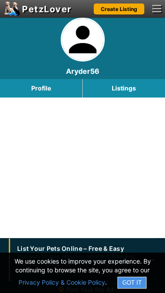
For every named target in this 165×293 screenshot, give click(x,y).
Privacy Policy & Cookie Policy (61, 282)
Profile (41, 88)
